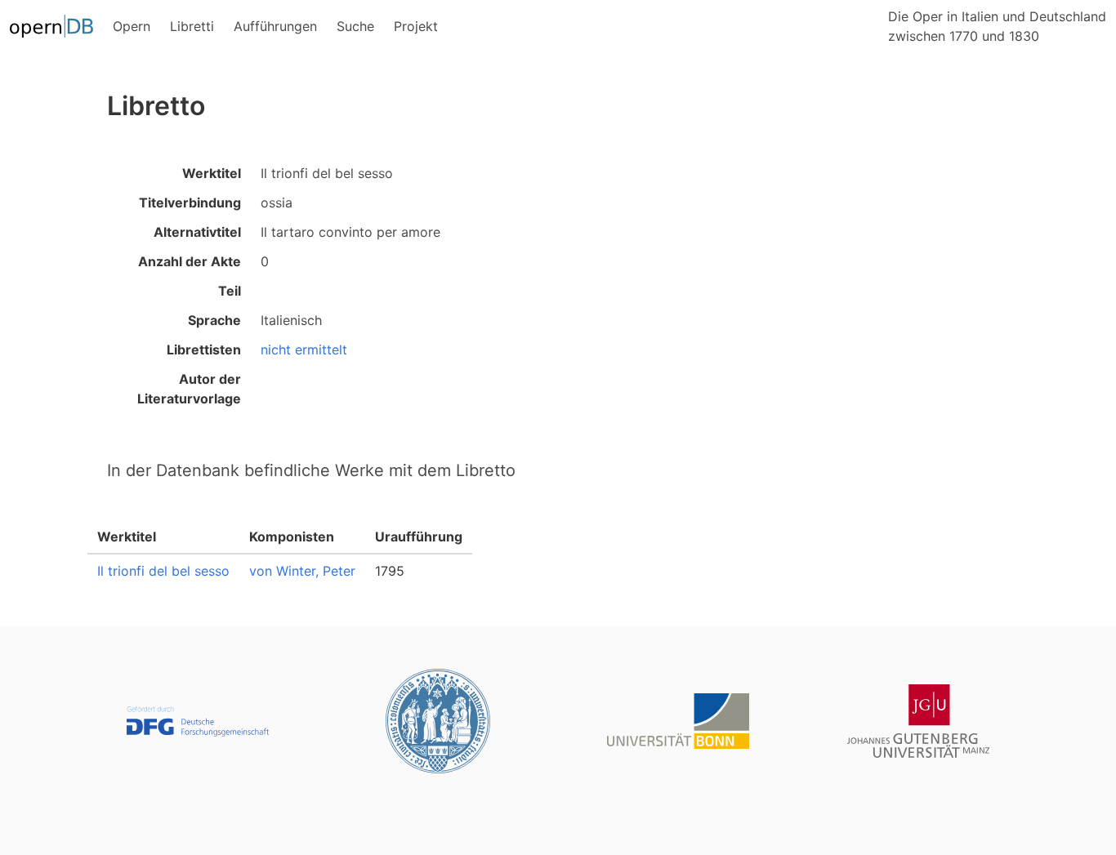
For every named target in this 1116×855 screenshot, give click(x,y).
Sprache (214, 320)
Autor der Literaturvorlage (189, 389)
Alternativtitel (197, 232)
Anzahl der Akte (189, 261)
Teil (229, 291)
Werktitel (211, 173)
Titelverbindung (190, 202)
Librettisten (204, 349)
